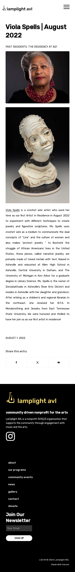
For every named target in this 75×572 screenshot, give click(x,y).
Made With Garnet (60, 564)
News (11, 484)
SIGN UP (19, 538)
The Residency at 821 (42, 46)
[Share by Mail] (58, 362)
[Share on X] (37, 362)
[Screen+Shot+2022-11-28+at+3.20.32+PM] (37, 77)
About (12, 462)
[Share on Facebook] (16, 362)
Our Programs (17, 469)
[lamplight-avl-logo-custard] (32, 398)
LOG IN (42, 560)
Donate (13, 506)
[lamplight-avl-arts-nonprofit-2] (27, 7)
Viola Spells (13, 210)
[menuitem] (66, 7)
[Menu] (66, 7)
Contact (13, 498)
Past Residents (16, 46)
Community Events (20, 477)
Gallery (12, 491)
